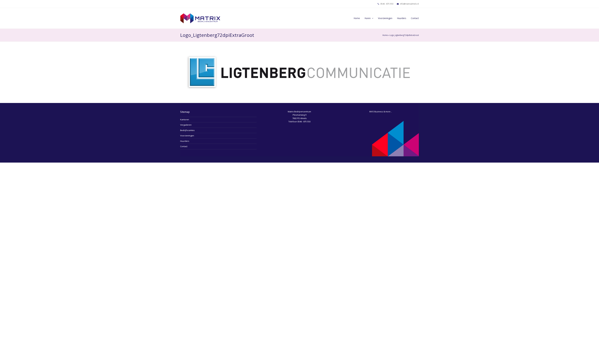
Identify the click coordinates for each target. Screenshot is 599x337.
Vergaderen (186, 124)
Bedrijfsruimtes (187, 130)
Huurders (184, 141)
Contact (183, 146)
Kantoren (184, 119)
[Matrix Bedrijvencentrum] (200, 18)
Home (385, 35)
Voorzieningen (187, 135)
